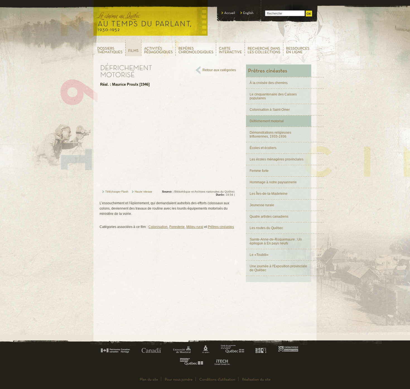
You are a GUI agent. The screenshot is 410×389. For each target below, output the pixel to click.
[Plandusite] (149, 379)
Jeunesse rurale (262, 205)
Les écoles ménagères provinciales (276, 159)
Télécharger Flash (116, 191)
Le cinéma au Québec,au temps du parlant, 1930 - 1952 (151, 19)
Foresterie (177, 227)
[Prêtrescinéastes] (278, 70)
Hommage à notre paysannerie (273, 182)
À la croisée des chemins (269, 83)
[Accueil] (228, 13)
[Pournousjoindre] (179, 379)
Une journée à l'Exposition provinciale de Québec (278, 268)
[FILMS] (133, 48)
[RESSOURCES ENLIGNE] (300, 48)
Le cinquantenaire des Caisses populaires (273, 96)
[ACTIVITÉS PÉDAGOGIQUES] (158, 48)
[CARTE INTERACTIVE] (230, 48)
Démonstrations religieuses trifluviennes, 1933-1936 (270, 134)
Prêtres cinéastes (221, 227)
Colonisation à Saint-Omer (270, 110)
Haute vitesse (143, 191)
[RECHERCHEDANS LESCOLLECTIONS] (264, 48)
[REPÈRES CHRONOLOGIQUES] (196, 48)
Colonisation (158, 227)
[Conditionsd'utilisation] (217, 379)
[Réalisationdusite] (256, 379)
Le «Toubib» (259, 255)
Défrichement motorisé (267, 121)
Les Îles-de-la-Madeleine (269, 194)
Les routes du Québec (266, 228)
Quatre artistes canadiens (269, 216)
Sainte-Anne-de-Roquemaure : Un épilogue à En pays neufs (276, 241)
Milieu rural (194, 227)
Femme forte (259, 171)
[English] (247, 13)
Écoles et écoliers (263, 148)
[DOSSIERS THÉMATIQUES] (109, 48)
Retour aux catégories (219, 70)
